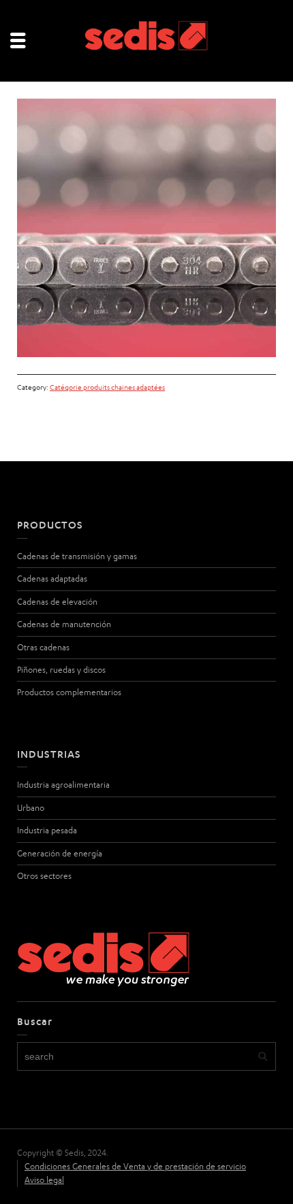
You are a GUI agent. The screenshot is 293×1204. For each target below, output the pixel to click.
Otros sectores (44, 876)
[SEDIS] (146, 40)
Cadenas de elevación (57, 602)
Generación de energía (59, 853)
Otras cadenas (43, 647)
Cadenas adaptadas (52, 578)
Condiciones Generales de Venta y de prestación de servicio (135, 1166)
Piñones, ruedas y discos (61, 670)
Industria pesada (47, 830)
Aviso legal (44, 1180)
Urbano (30, 808)
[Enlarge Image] (146, 228)
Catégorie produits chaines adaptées (107, 387)
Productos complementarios (69, 692)
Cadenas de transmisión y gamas (77, 556)
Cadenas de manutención (64, 624)
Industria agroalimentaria (63, 785)
